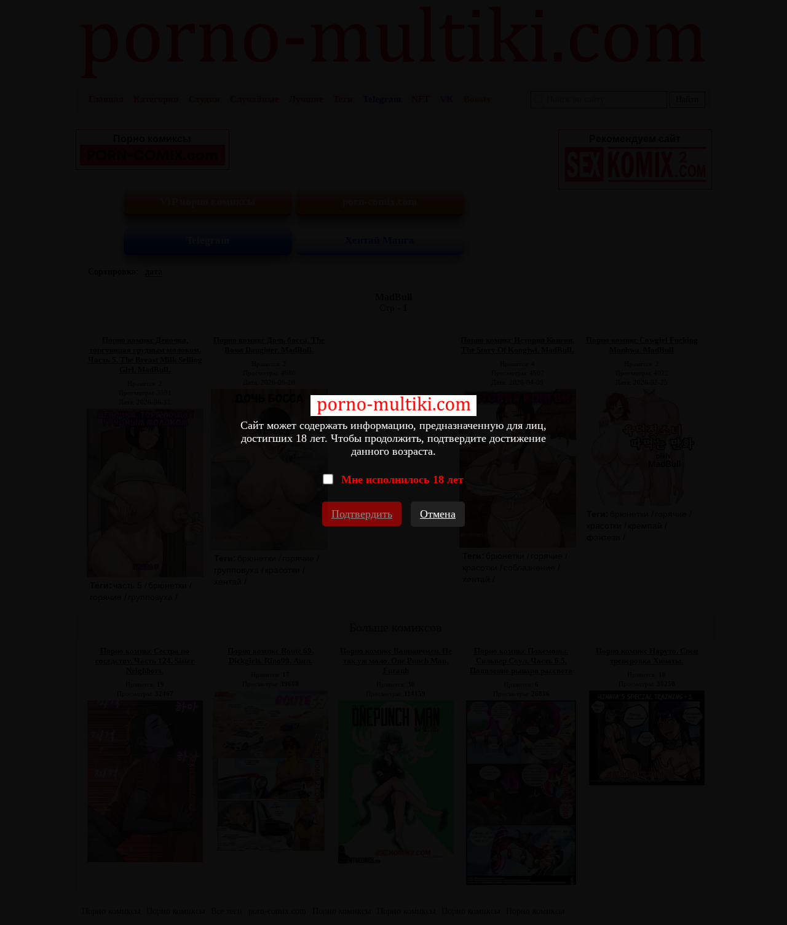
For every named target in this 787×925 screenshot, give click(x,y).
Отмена (438, 514)
